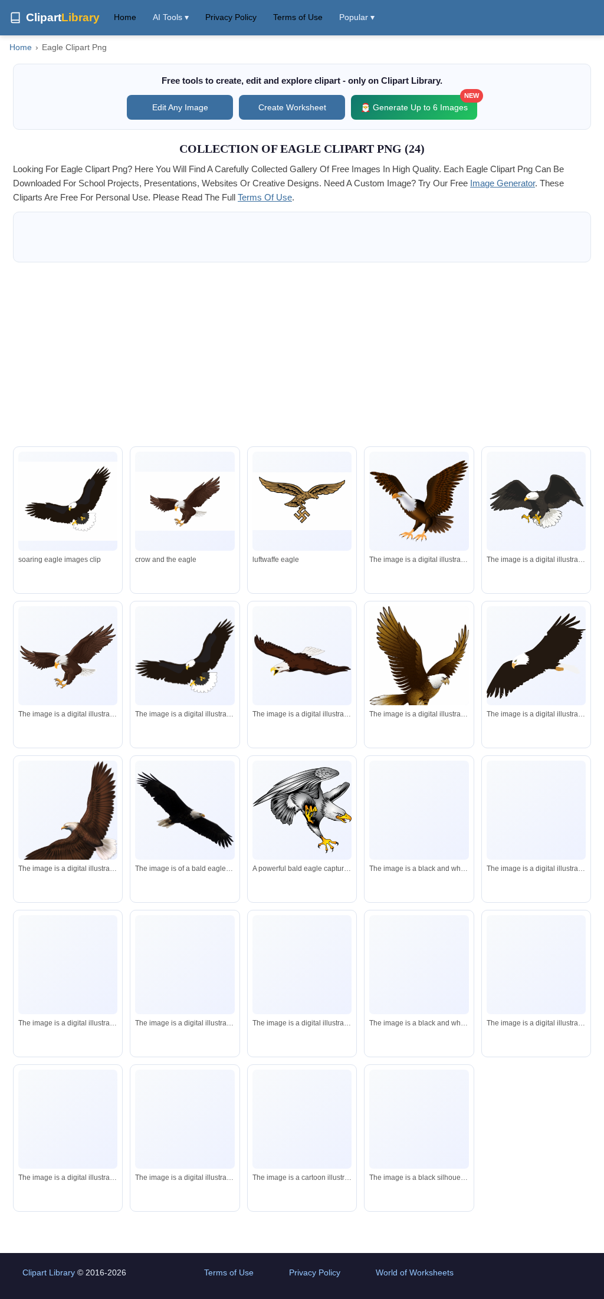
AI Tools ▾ (171, 17)
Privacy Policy (231, 17)
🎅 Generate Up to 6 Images (418, 103)
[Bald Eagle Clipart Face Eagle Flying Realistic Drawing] (184, 501)
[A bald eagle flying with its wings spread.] (418, 501)
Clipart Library (48, 1272)
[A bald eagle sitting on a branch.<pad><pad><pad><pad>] (536, 833)
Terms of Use (298, 17)
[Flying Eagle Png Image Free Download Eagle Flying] (67, 501)
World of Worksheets (415, 1272)
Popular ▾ (357, 17)
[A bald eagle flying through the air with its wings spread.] (536, 501)
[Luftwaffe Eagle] (302, 501)
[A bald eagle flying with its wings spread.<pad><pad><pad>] (302, 965)
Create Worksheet (292, 107)
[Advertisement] (302, 354)
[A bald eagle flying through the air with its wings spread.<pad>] (536, 965)
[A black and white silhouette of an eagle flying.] (418, 810)
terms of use (265, 197)
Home (125, 17)
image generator (502, 183)
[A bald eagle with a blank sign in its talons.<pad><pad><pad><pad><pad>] (184, 1119)
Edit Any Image (180, 107)
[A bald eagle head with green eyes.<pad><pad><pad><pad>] (67, 1119)
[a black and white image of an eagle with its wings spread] (418, 965)
